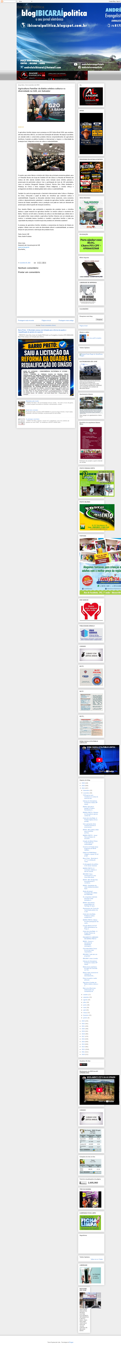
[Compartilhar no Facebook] (43, 263)
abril (84, 1010)
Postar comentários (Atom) (48, 325)
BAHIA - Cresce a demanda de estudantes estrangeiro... (88, 944)
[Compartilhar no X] (42, 263)
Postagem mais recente (26, 320)
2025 (83, 785)
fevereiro (86, 1015)
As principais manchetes (32, 419)
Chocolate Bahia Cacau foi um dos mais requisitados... (90, 950)
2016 (83, 1039)
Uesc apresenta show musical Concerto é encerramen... (89, 825)
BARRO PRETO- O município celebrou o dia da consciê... (90, 869)
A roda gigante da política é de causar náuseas (90, 864)
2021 (83, 1026)
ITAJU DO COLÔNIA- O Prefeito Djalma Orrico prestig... (90, 819)
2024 (83, 788)
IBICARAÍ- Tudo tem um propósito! (90, 955)
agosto (85, 999)
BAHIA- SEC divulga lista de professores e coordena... (90, 881)
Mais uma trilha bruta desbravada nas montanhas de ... (89, 989)
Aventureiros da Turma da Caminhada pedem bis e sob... (91, 910)
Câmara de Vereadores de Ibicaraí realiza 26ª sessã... (90, 962)
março (85, 1012)
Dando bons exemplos (32, 410)
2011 (83, 1052)
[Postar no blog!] (40, 263)
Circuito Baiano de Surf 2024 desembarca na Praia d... (90, 927)
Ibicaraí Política (30, 7)
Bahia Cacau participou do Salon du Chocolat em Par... (90, 968)
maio (85, 1007)
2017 (83, 1036)
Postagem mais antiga (66, 320)
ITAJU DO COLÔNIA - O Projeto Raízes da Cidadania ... (90, 933)
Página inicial (46, 320)
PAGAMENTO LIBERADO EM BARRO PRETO (90, 938)
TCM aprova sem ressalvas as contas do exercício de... (90, 796)
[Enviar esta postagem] (34, 262)
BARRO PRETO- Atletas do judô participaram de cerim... (91, 921)
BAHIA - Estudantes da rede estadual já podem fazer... (91, 887)
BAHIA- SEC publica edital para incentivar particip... (91, 831)
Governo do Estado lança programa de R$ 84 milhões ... (90, 848)
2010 (83, 1054)
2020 (83, 1028)
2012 (83, 1049)
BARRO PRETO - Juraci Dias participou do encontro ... (90, 837)
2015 (83, 1041)
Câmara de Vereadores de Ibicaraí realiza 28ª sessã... (90, 802)
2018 (83, 1034)
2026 (83, 783)
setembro (86, 997)
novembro (86, 793)
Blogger (71, 1342)
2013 (83, 1046)
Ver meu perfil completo (94, 338)
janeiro (85, 1018)
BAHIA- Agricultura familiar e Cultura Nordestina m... (89, 808)
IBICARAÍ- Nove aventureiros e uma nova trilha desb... (89, 875)
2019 (83, 1031)
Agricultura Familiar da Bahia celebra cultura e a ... (90, 984)
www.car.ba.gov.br (23, 247)
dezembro (86, 790)
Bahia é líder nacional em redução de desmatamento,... (90, 974)
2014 (83, 1044)
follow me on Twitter (97, 1259)
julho (84, 1002)
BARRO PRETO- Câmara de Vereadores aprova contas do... (90, 814)
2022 (83, 1023)
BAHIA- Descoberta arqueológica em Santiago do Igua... (89, 904)
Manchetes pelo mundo (32, 401)
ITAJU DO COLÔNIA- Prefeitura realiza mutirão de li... (89, 915)
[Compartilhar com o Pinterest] (45, 263)
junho (85, 1005)
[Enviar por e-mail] (38, 263)
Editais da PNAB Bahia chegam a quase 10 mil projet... (90, 854)
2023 (83, 1021)
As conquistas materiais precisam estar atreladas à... (90, 898)
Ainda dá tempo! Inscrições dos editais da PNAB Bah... (90, 892)
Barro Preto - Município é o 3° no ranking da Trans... (90, 860)
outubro (85, 994)
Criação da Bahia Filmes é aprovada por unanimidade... (90, 842)
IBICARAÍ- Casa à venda (90, 958)
